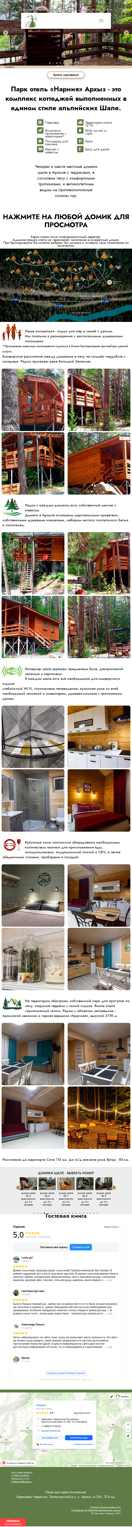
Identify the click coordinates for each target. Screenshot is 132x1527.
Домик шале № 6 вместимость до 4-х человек (28, 1199)
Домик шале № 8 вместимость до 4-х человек (66, 1199)
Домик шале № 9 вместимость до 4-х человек (85, 1199)
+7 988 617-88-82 (20, 1475)
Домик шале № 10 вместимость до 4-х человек (103, 1199)
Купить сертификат (66, 75)
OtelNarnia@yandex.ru (21, 1481)
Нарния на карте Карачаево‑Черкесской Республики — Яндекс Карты (66, 1379)
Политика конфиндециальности (105, 1507)
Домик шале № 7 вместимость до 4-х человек (47, 1199)
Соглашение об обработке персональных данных (96, 1510)
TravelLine (9, 67)
